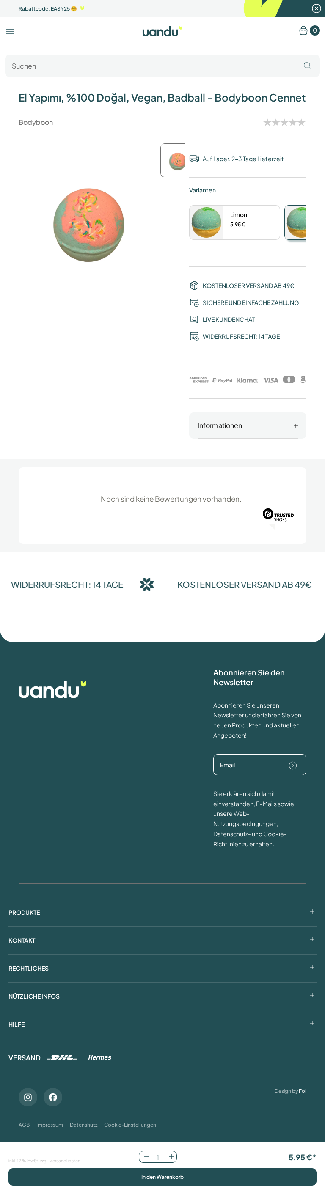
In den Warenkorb (162, 1177)
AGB (24, 1125)
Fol (302, 1091)
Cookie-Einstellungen (130, 1125)
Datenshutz (83, 1125)
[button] (10, 31)
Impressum (49, 1125)
